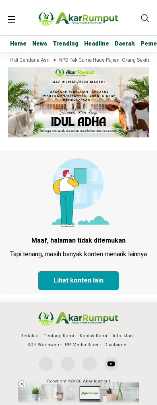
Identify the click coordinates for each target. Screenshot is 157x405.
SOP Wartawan (43, 345)
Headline (96, 43)
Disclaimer (116, 345)
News (39, 43)
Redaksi (29, 336)
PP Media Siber (82, 345)
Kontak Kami (93, 336)
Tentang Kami (58, 336)
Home (18, 43)
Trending (65, 43)
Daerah (125, 43)
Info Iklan (123, 336)
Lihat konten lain (78, 280)
